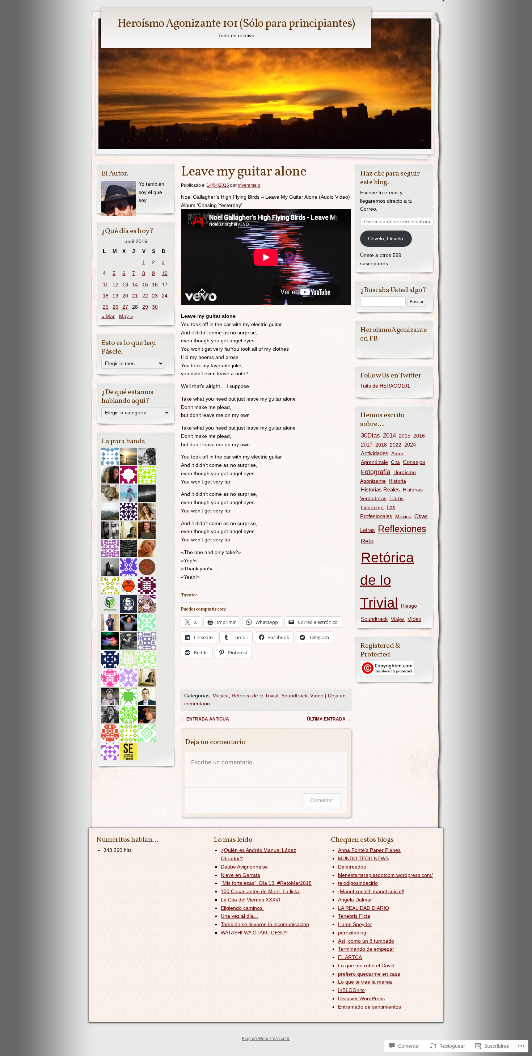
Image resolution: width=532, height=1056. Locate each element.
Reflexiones (402, 529)
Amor (397, 453)
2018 (381, 445)
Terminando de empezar (366, 949)
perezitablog (352, 932)
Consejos (414, 462)
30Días (370, 435)
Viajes (398, 619)
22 (145, 296)
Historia (397, 481)
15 (145, 284)
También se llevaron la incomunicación (265, 924)
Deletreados (352, 867)
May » (126, 316)
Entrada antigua (205, 719)
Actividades (374, 453)
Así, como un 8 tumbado (366, 941)
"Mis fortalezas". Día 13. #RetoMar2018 (266, 883)
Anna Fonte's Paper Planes (369, 850)
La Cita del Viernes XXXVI (250, 900)
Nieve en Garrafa (240, 875)
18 (106, 296)
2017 (366, 445)
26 (115, 307)
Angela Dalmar (355, 900)
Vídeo (317, 695)
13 (125, 284)
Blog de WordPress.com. (266, 1038)
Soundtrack (294, 695)
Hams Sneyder (355, 924)
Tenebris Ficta (354, 916)
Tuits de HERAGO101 (385, 386)
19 (115, 296)
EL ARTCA (350, 957)
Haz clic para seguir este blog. (390, 178)
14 (135, 284)
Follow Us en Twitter (390, 376)
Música (220, 695)
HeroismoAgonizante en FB (393, 334)
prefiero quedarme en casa (369, 974)
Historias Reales (380, 489)
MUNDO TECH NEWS (363, 858)
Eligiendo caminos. (242, 908)
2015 (404, 436)
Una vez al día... (239, 916)
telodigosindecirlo (358, 883)
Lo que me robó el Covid (366, 965)
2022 (395, 445)
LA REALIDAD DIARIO (363, 908)
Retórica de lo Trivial (255, 695)
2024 (410, 445)
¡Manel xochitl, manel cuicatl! (371, 891)
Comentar (321, 800)
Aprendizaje (374, 462)
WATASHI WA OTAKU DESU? (254, 932)
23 (155, 296)
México (403, 516)
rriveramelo (249, 185)
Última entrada (329, 719)
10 (165, 273)
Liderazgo (372, 507)
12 (115, 284)
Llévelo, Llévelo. (386, 238)
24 (165, 296)
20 (125, 296)
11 (105, 284)
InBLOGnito (351, 990)
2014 (389, 435)
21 (135, 296)
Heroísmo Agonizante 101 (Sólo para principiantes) (236, 24)
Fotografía (375, 472)
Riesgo (409, 606)
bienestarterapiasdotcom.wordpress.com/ (385, 875)
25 (106, 307)
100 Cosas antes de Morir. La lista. (260, 891)
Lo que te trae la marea (365, 982)
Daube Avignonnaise (244, 867)
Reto (367, 541)
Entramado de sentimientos (369, 1007)
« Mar (108, 316)
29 (145, 307)
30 (155, 307)
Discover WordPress (361, 998)
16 (155, 284)
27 (125, 307)
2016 (419, 436)
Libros (396, 498)
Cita (395, 462)
